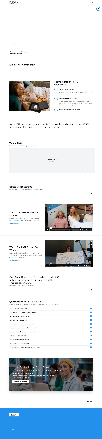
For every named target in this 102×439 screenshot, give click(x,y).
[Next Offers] (91, 193)
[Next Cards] (14, 44)
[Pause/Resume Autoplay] (98, 9)
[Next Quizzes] (88, 175)
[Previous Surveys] (10, 131)
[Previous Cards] (11, 44)
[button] (51, 309)
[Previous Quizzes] (85, 175)
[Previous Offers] (88, 193)
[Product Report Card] (14, 2)
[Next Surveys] (13, 131)
